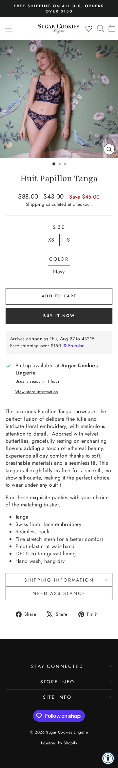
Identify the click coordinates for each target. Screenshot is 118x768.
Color (59, 259)
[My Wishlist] (88, 29)
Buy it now (59, 316)
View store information (36, 392)
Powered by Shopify (59, 743)
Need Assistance (59, 593)
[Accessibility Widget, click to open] (108, 758)
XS (51, 240)
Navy (59, 271)
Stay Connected (57, 666)
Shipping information (59, 580)
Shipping (35, 204)
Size (59, 227)
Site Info (57, 697)
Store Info (57, 681)
